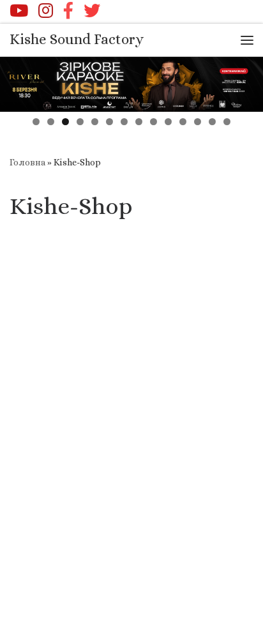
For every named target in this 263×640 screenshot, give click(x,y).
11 (182, 121)
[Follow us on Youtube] (19, 10)
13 (212, 121)
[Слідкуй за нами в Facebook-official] (68, 10)
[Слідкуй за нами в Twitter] (92, 10)
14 (226, 121)
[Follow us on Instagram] (45, 10)
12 (197, 121)
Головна (27, 162)
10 (168, 121)
